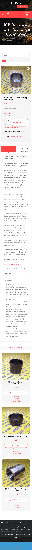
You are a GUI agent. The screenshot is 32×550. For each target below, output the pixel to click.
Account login (22, 7)
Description (9, 149)
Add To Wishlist (8, 128)
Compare (15, 128)
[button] (28, 68)
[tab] (8, 150)
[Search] (2, 14)
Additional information (24, 150)
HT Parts (16, 3)
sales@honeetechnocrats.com (12, 264)
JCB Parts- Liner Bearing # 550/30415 (16, 436)
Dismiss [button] (17, 547)
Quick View (16, 399)
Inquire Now (7, 113)
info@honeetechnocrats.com (12, 262)
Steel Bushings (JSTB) (17, 136)
